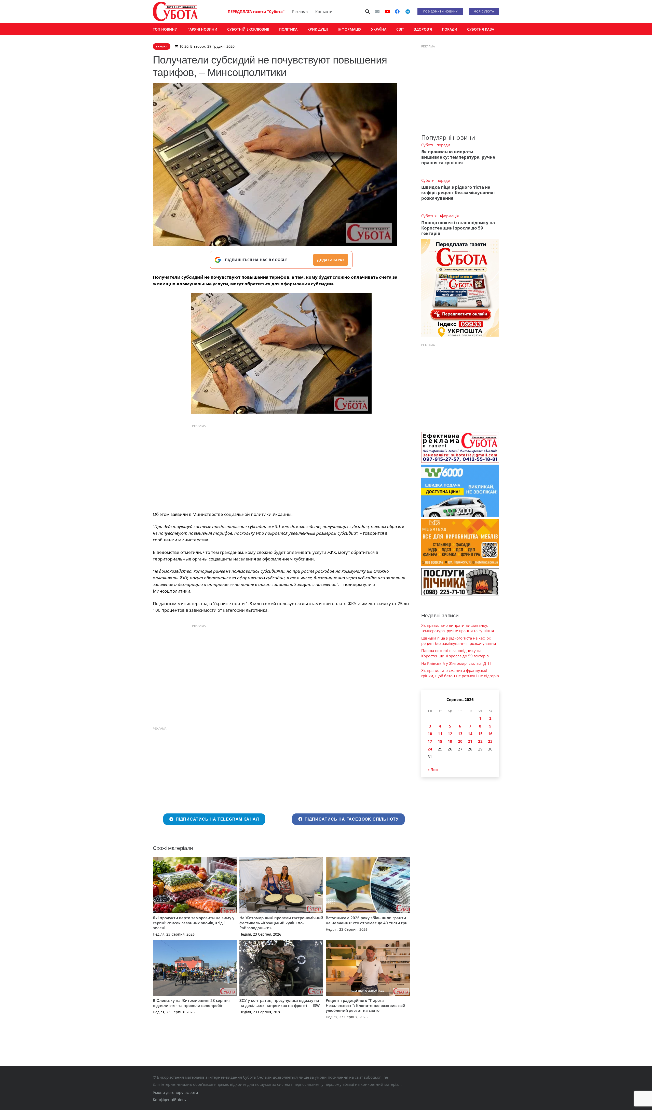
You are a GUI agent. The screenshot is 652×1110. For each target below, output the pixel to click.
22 (480, 741)
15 (480, 733)
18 (440, 741)
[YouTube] (387, 11)
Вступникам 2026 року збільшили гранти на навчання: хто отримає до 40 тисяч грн (367, 920)
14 (470, 733)
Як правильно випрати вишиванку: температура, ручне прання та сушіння (458, 157)
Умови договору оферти (175, 1092)
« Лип (433, 769)
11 (440, 733)
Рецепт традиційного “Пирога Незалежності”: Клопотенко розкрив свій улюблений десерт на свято (365, 1005)
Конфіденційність (169, 1099)
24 (430, 748)
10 (430, 733)
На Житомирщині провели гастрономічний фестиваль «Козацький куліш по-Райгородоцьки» (281, 922)
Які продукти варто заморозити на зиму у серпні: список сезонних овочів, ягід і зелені (193, 922)
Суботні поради (435, 144)
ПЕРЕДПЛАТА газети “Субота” (256, 11)
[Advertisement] (281, 466)
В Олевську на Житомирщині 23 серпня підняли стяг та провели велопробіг (191, 1003)
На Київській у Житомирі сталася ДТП (456, 663)
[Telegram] (407, 11)
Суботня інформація (440, 215)
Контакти (324, 11)
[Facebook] (397, 11)
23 (490, 741)
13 (460, 733)
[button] (368, 11)
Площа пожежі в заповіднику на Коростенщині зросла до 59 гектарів (458, 228)
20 (460, 741)
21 (470, 741)
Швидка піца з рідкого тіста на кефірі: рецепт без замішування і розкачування (458, 192)
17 (430, 741)
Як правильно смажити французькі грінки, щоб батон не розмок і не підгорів (460, 673)
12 (450, 733)
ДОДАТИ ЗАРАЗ (330, 260)
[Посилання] (175, 11)
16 (490, 733)
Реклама (300, 11)
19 (450, 741)
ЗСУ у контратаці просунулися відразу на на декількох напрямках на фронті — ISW (279, 1003)
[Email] (377, 11)
